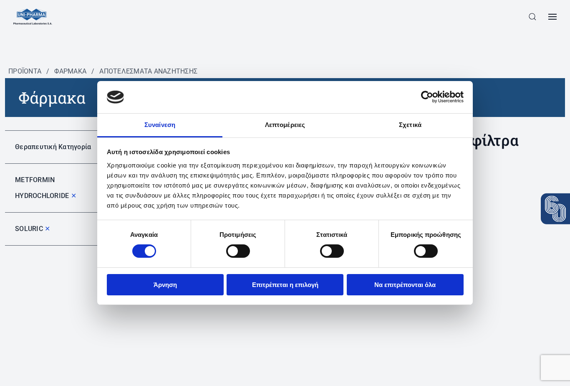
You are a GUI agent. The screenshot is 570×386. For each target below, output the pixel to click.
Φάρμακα (70, 71)
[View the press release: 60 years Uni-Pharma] (555, 208)
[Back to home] (32, 16)
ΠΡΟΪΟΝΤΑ (24, 71)
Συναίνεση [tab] (159, 124)
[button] (532, 16)
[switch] (238, 251)
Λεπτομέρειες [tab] (285, 124)
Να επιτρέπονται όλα (405, 284)
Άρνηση (165, 284)
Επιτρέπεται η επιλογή (285, 284)
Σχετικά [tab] (410, 124)
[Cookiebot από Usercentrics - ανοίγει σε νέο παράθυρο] (427, 97)
